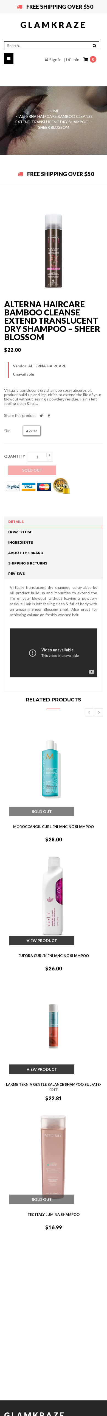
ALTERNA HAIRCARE (47, 366)
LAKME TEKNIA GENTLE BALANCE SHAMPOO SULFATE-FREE (53, 1087)
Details (16, 522)
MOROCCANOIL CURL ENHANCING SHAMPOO (53, 826)
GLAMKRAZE (53, 25)
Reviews (16, 574)
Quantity (14, 456)
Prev (89, 712)
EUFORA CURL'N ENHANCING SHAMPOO (53, 955)
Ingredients (20, 542)
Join (75, 59)
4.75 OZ (31, 431)
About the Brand (25, 553)
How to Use (20, 532)
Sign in (55, 59)
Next (99, 712)
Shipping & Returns (27, 563)
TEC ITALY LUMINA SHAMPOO (53, 1214)
